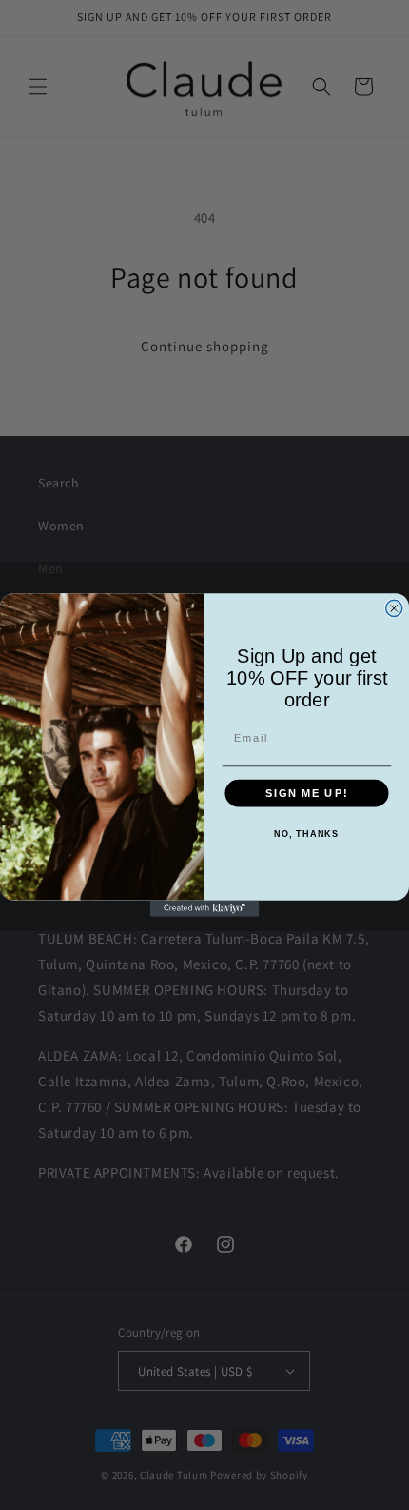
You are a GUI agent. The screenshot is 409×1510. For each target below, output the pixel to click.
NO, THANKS (306, 834)
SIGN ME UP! (306, 793)
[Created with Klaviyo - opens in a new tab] (205, 909)
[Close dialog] (394, 608)
